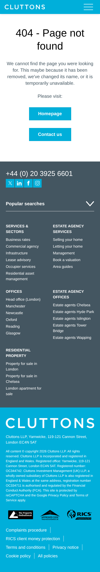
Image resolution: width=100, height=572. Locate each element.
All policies (48, 556)
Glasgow (13, 333)
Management (64, 253)
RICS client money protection (33, 538)
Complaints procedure (26, 530)
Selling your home (68, 240)
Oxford (11, 320)
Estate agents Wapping (72, 338)
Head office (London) (23, 300)
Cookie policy (18, 556)
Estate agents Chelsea (71, 305)
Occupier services (20, 267)
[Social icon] (10, 183)
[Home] (25, 7)
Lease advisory (18, 260)
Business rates (18, 240)
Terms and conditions (25, 547)
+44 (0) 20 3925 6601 (39, 174)
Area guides (63, 267)
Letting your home (68, 247)
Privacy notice (66, 547)
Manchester (15, 306)
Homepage (50, 113)
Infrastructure (17, 253)
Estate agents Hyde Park (73, 312)
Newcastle (14, 313)
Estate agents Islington (72, 319)
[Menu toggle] (88, 7)
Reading (13, 327)
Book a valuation (66, 260)
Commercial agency (22, 247)
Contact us (50, 134)
